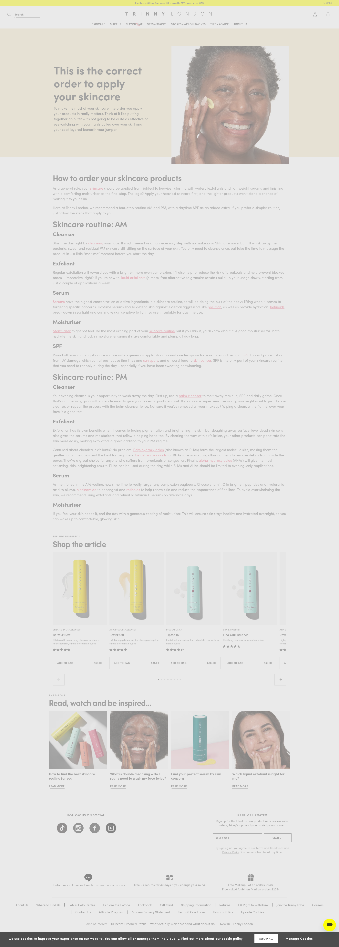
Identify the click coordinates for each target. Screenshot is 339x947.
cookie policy (232, 938)
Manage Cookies (299, 938)
